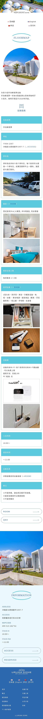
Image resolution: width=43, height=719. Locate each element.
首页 (3, 689)
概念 (3, 693)
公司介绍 (25, 701)
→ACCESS (31, 147)
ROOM (13, 204)
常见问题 (25, 697)
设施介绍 (25, 689)
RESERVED (10, 660)
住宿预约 (5, 701)
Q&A (5, 520)
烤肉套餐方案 (6, 705)
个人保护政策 (6, 709)
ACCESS (9, 651)
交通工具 (25, 693)
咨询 (23, 705)
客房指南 (5, 697)
